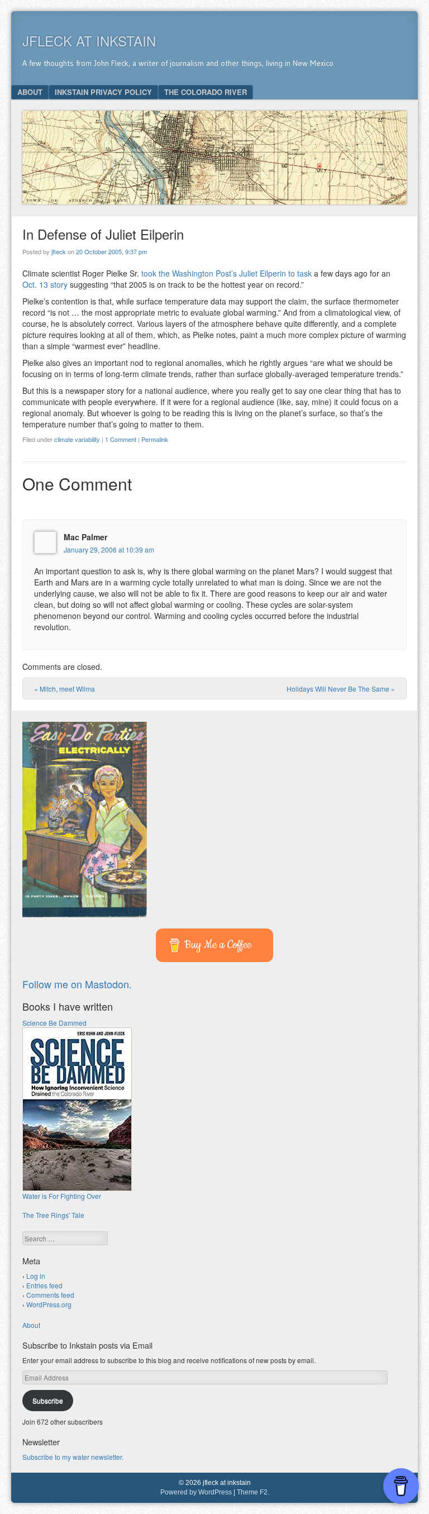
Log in (35, 1275)
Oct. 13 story (45, 284)
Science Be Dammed (54, 1022)
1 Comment (120, 439)
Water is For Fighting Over (61, 1196)
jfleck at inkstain (89, 40)
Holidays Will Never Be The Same (341, 688)
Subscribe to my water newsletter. (72, 1456)
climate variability (77, 439)
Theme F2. (253, 1492)
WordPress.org (49, 1304)
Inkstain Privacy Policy (103, 92)
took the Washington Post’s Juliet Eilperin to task (226, 273)
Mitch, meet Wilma (64, 688)
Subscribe (47, 1400)
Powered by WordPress (196, 1492)
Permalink (154, 439)
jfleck (58, 251)
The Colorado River (205, 92)
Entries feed (44, 1285)
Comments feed (50, 1294)
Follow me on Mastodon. (77, 984)
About (29, 92)
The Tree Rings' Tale (53, 1215)
